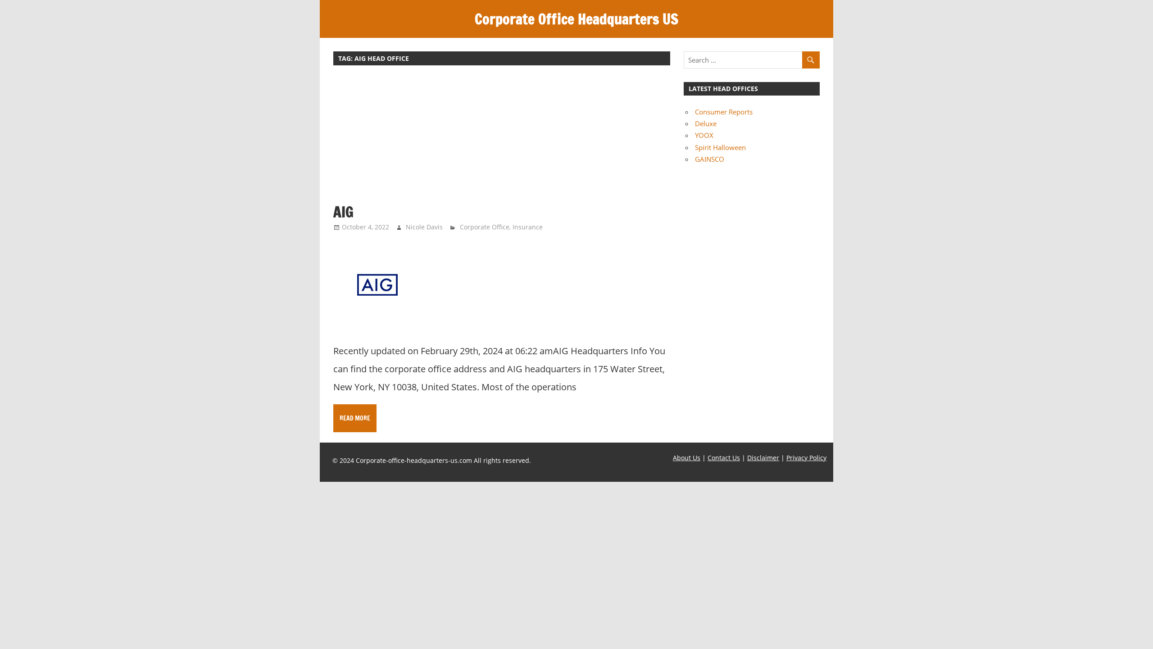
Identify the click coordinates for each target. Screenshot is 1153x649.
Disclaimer (763, 457)
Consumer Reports (724, 111)
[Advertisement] (501, 139)
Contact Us (724, 457)
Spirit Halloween (720, 147)
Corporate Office (484, 227)
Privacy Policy (806, 457)
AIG (343, 211)
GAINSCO (709, 159)
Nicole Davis (424, 227)
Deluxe (706, 123)
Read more (355, 418)
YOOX (704, 135)
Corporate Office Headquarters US (576, 19)
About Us (686, 457)
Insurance (528, 227)
